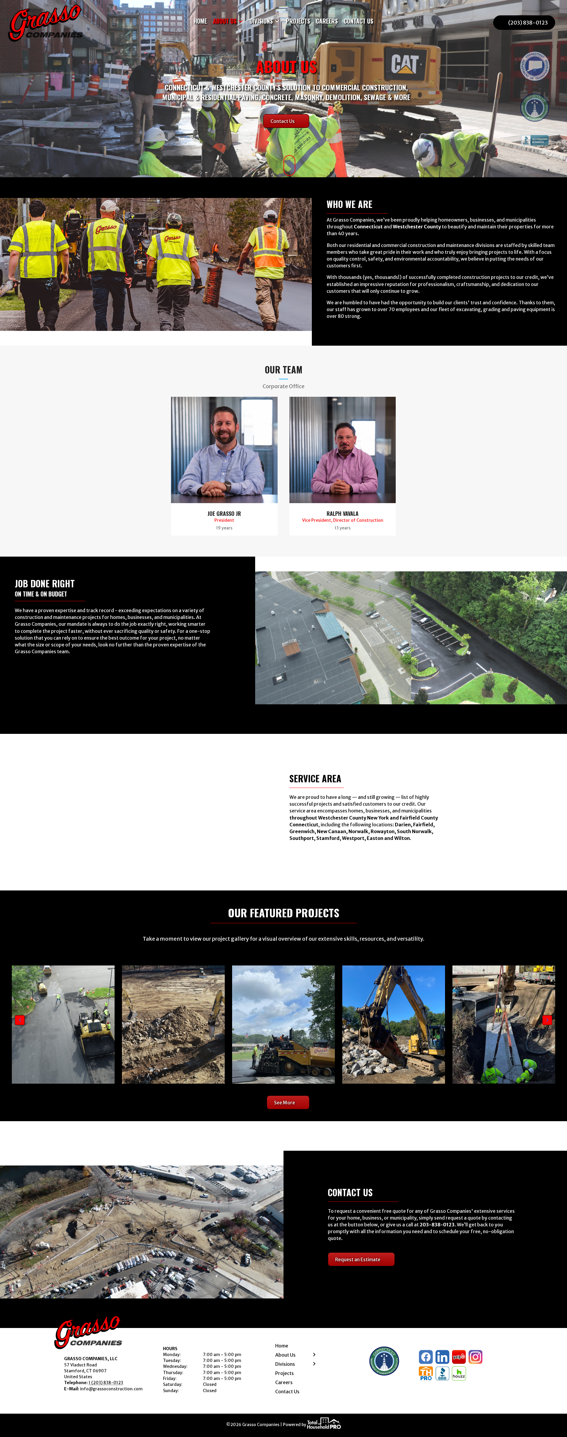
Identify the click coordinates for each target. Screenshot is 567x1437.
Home (281, 1346)
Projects (284, 1373)
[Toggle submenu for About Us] (240, 21)
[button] (20, 1020)
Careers (284, 1382)
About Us (285, 1355)
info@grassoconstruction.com (111, 1389)
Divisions (285, 1364)
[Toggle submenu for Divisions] (277, 21)
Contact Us (287, 1391)
